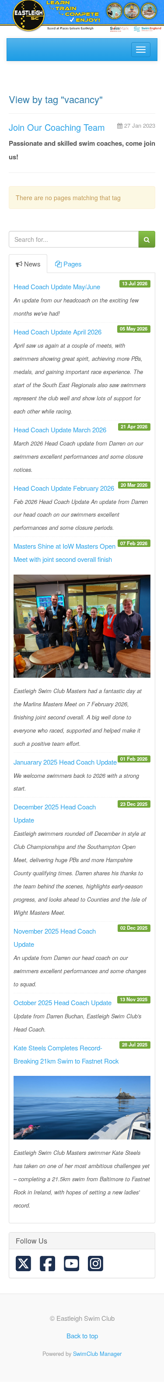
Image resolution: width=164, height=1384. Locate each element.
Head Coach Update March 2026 (60, 429)
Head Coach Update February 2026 (64, 487)
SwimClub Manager (97, 1353)
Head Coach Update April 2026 (57, 331)
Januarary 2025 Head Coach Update (65, 761)
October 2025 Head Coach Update (63, 1002)
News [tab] (32, 263)
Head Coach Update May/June (57, 286)
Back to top (82, 1335)
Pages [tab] (72, 263)
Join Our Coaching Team (57, 127)
